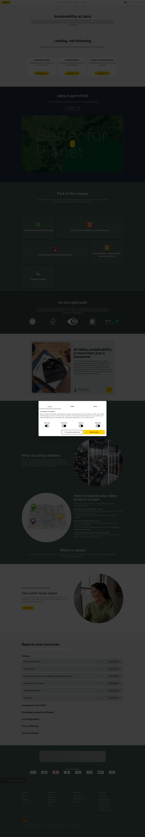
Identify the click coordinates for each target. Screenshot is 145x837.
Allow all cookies (94, 432)
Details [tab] (72, 406)
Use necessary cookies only (72, 432)
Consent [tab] (50, 406)
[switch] (64, 426)
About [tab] (95, 406)
